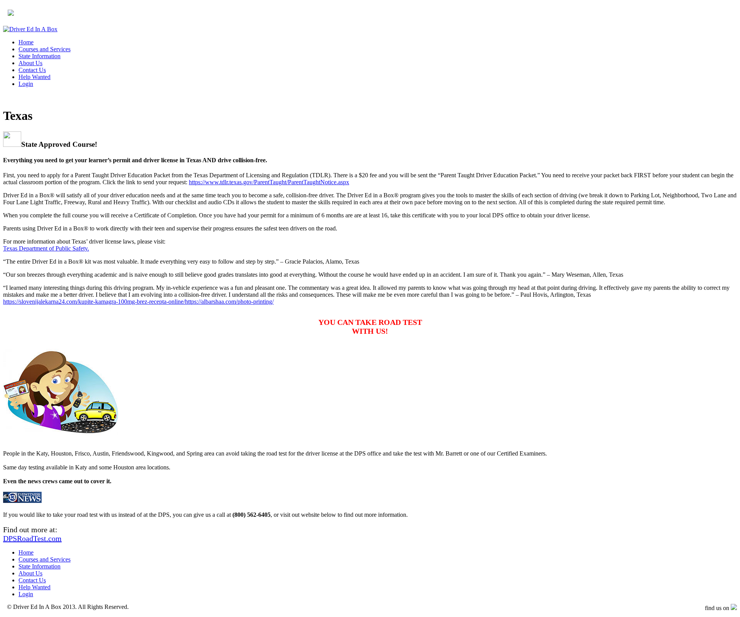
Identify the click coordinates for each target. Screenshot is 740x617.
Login (25, 84)
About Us (30, 63)
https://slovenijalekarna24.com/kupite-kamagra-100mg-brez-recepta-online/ (94, 301)
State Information (39, 56)
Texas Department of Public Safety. (46, 248)
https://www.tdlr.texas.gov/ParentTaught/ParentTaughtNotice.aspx (269, 182)
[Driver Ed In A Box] (30, 29)
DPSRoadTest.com (32, 538)
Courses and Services (44, 49)
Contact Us (32, 70)
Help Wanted (34, 77)
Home (26, 42)
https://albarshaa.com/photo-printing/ (229, 301)
